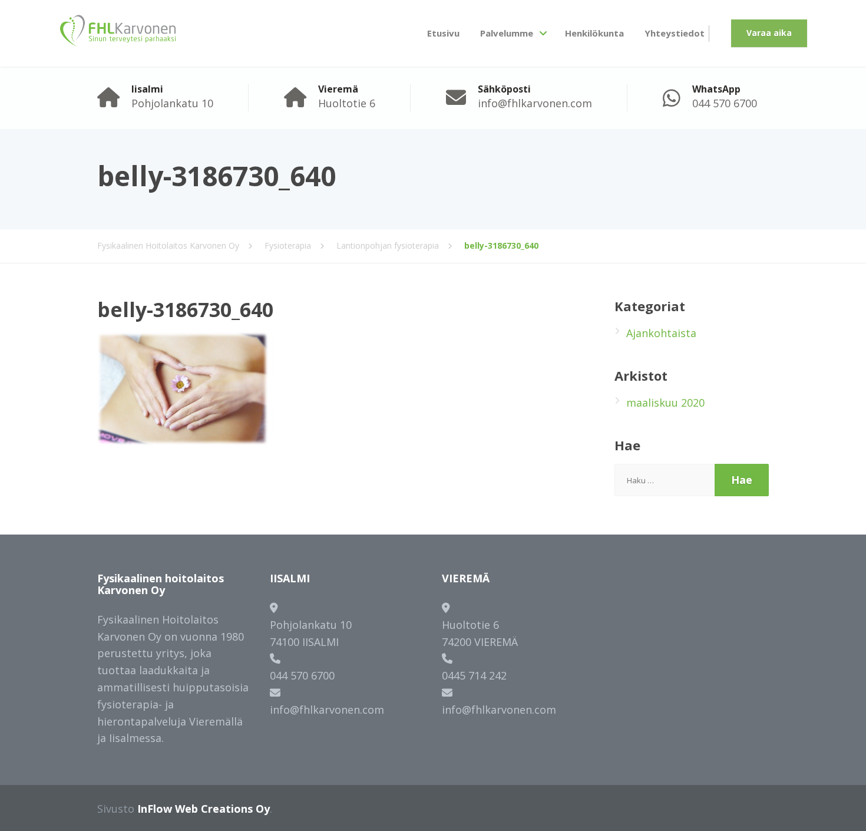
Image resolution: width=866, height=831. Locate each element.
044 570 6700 (302, 675)
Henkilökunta (594, 33)
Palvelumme (506, 33)
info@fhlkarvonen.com (327, 710)
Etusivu (443, 33)
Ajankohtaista (661, 333)
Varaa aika (769, 32)
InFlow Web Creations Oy (203, 809)
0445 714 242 (474, 675)
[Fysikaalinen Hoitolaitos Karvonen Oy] (118, 34)
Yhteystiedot (674, 33)
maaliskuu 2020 (665, 402)
